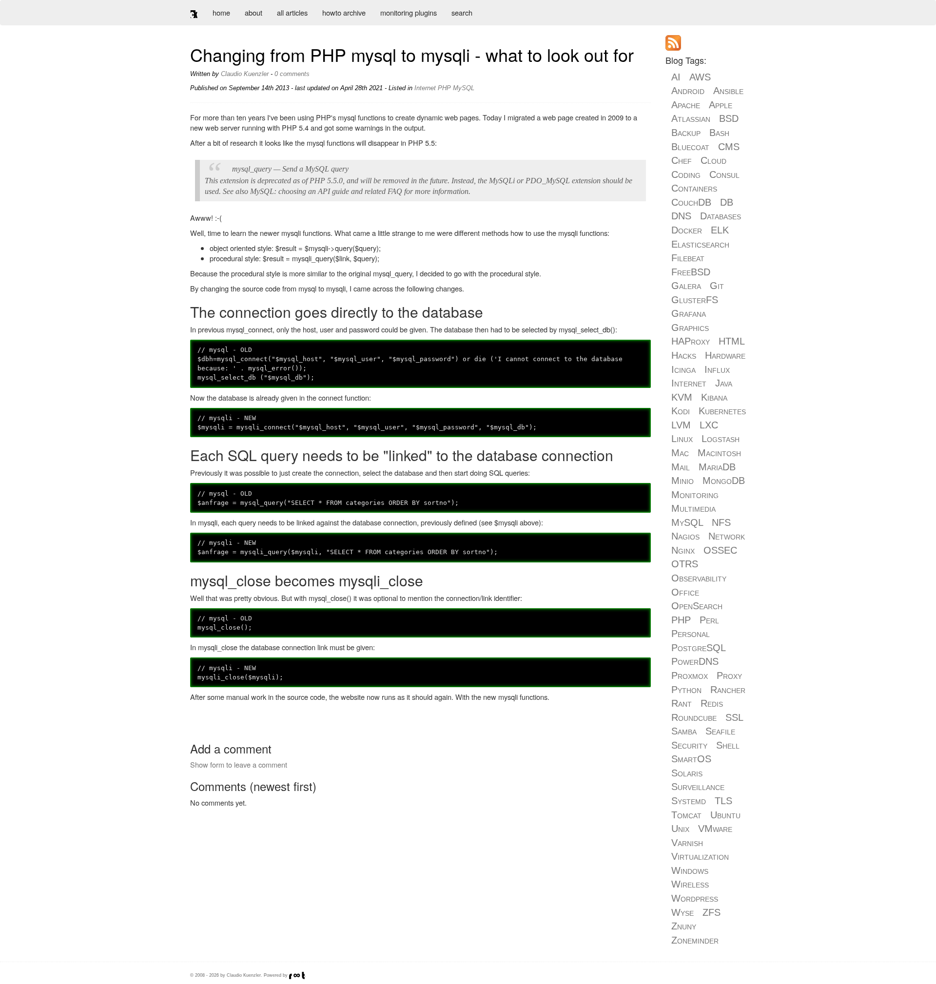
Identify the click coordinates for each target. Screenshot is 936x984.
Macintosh (719, 452)
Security (689, 745)
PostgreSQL (698, 647)
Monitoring (695, 494)
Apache (685, 104)
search (461, 12)
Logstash (721, 438)
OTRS (684, 564)
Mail (680, 467)
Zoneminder (695, 940)
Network (726, 536)
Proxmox (689, 675)
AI (676, 77)
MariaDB (717, 467)
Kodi (680, 410)
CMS (729, 146)
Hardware (725, 355)
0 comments (292, 73)
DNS (681, 216)
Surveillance (697, 786)
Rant (681, 703)
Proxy (729, 675)
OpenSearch (696, 605)
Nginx (683, 550)
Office (685, 592)
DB (726, 202)
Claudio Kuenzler (245, 73)
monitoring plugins (408, 12)
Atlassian (690, 118)
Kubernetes (722, 410)
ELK (720, 230)
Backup (686, 132)
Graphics (690, 327)
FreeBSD (690, 272)
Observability (698, 578)
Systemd (688, 800)
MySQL (463, 88)
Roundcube (694, 717)
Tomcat (686, 815)
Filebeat (687, 257)
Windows (689, 870)
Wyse (682, 912)
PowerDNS (695, 661)
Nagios (685, 536)
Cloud (713, 160)
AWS (700, 77)
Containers (694, 188)
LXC (709, 425)
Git (717, 285)
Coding (686, 174)
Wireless (690, 884)
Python (686, 689)
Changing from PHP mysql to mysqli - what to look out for (412, 54)
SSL (734, 717)
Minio (682, 480)
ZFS (711, 912)
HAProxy (690, 341)
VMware (715, 828)
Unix (680, 828)
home (221, 12)
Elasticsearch (700, 244)
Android (687, 90)
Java (723, 383)
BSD (729, 118)
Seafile (720, 731)
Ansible (728, 90)
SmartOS (691, 758)
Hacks (683, 355)
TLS (723, 800)
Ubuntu (725, 815)
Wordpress (694, 898)
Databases (720, 216)
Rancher (727, 689)
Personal (690, 633)
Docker (686, 230)
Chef (681, 160)
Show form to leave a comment (238, 764)
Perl (709, 620)
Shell (728, 745)
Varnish (687, 842)
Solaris (686, 773)
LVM (681, 425)
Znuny (683, 926)
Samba (684, 731)
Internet (425, 88)
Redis (712, 703)
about (253, 12)
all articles (292, 12)
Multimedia (693, 508)
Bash (719, 132)
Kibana (714, 397)
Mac (680, 452)
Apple (720, 104)
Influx (717, 369)
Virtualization (700, 856)
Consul (724, 174)
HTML (731, 341)
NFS (721, 522)
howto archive (344, 12)
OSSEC (720, 550)
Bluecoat (690, 146)
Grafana (688, 313)
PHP (444, 88)
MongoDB (723, 480)
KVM (681, 397)
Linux (682, 438)
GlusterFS (694, 299)
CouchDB (691, 202)
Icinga (683, 369)
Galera (686, 285)
